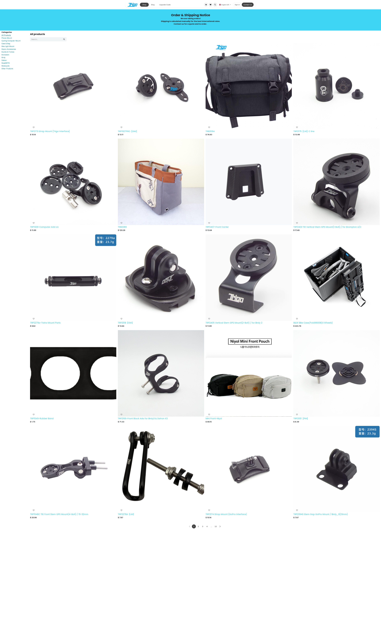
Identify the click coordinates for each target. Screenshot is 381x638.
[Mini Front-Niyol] (249, 373)
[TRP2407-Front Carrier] (249, 182)
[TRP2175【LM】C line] (336, 86)
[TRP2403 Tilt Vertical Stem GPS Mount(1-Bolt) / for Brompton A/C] (336, 182)
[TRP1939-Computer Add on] (73, 182)
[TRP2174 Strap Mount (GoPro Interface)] (249, 469)
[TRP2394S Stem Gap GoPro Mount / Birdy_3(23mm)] (336, 469)
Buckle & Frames (7, 52)
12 (216, 526)
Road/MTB (5, 63)
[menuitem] (144, 5)
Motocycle (5, 66)
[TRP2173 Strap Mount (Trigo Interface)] (73, 86)
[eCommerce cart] (206, 5)
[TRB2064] (249, 86)
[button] (215, 5)
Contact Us (247, 5)
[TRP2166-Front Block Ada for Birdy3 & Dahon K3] (161, 373)
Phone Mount (6, 38)
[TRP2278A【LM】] (161, 469)
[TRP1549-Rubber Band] (73, 373)
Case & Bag (5, 44)
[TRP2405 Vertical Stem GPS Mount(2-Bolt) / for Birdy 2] (249, 277)
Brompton (5, 55)
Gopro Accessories (8, 49)
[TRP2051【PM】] (336, 373)
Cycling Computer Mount (10, 41)
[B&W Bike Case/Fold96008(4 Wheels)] (336, 277)
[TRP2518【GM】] (161, 277)
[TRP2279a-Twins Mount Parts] (73, 277)
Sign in (237, 5)
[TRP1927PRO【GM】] (161, 86)
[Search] (64, 39)
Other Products (7, 69)
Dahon (4, 60)
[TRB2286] (161, 182)
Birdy (3, 58)
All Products (6, 35)
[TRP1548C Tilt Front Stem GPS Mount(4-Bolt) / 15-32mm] (73, 469)
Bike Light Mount (7, 46)
